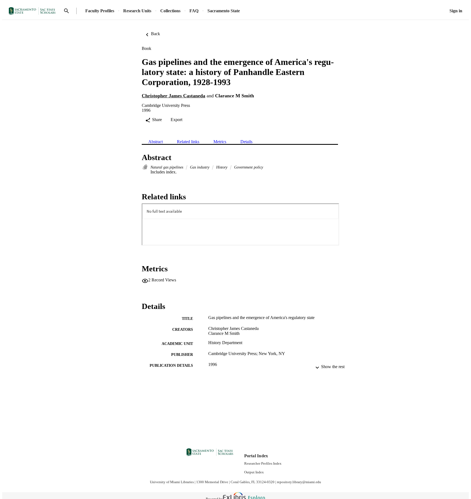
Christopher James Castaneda (173, 95)
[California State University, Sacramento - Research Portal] (34, 11)
